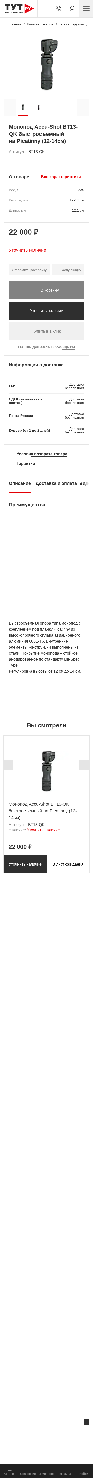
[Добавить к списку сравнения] (69, 152)
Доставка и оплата (56, 483)
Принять (61, 1454)
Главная (14, 24)
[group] (22, 107)
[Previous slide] (8, 765)
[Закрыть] (86, 1422)
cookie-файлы (63, 1432)
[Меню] (86, 8)
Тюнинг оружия (71, 24)
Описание (20, 483)
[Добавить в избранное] (80, 152)
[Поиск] (72, 8)
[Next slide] (84, 765)
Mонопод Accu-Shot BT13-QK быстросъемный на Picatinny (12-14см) (43, 811)
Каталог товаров (40, 24)
